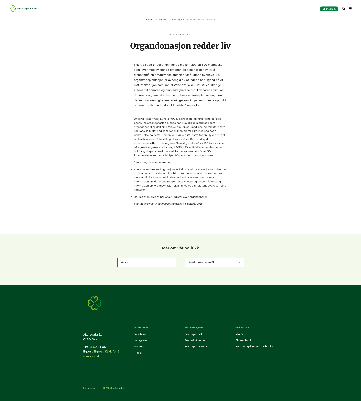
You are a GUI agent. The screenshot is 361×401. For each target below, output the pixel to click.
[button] (343, 9)
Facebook (140, 334)
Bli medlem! (243, 340)
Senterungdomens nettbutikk (254, 346)
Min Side (240, 334)
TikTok (138, 352)
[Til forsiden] (23, 11)
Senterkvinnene (195, 340)
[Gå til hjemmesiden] (94, 313)
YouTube (139, 346)
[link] (146, 262)
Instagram (140, 340)
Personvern (89, 388)
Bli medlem (329, 9)
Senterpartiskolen (196, 346)
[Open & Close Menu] (350, 9)
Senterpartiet (193, 334)
